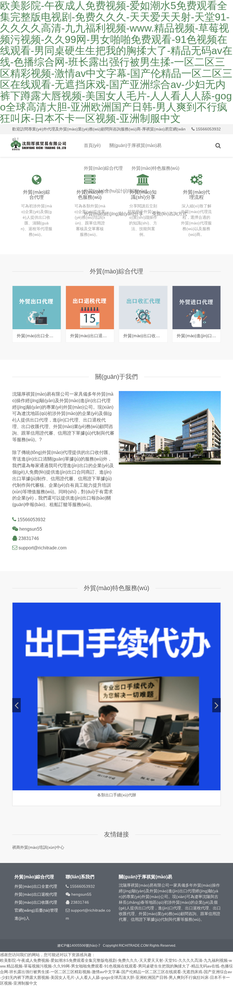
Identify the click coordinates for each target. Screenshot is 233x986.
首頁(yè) (92, 145)
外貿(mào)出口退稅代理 (35, 894)
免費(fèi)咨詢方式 (169, 213)
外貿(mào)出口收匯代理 (35, 902)
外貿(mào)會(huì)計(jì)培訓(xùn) (115, 191)
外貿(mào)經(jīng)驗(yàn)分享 (113, 213)
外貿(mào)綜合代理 (103, 168)
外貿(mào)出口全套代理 (35, 886)
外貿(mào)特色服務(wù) (155, 168)
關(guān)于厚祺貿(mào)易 (135, 145)
